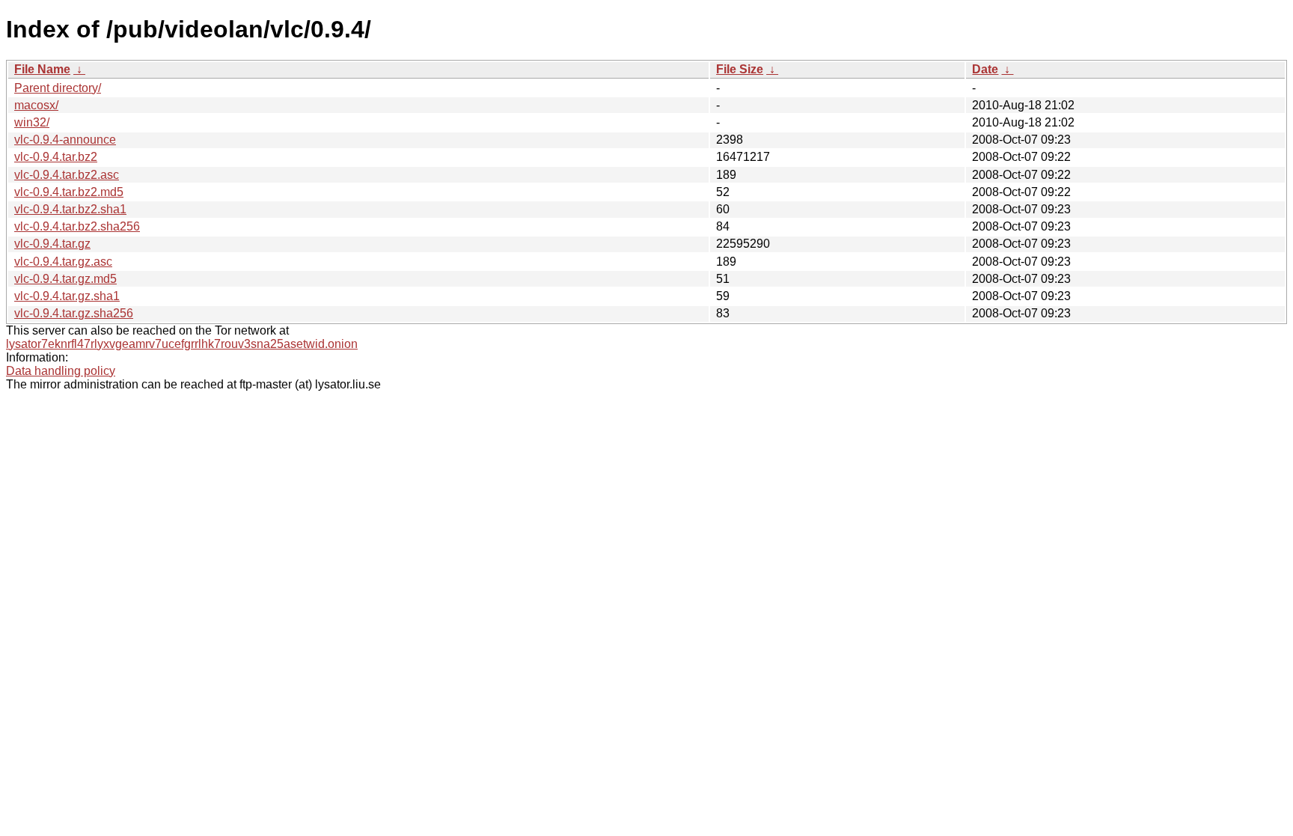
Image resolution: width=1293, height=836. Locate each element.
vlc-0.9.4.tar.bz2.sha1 (70, 209)
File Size (739, 69)
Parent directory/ (57, 88)
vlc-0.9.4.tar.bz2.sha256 (77, 226)
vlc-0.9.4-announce (65, 139)
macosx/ (36, 105)
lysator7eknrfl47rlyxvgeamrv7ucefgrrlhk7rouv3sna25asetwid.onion (182, 344)
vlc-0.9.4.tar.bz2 (55, 156)
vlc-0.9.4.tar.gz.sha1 (67, 296)
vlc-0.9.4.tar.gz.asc (63, 261)
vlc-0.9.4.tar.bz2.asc (66, 174)
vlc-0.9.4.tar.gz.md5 (65, 278)
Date (985, 69)
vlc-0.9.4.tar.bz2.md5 (68, 192)
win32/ (31, 122)
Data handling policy (60, 370)
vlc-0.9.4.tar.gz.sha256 (73, 313)
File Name (42, 69)
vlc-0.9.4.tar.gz (52, 243)
